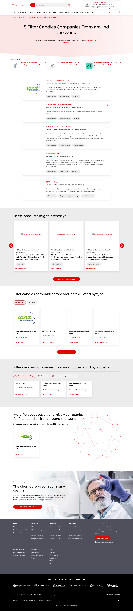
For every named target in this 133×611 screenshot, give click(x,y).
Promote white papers (75, 536)
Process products (54, 533)
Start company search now (28, 507)
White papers (53, 555)
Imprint (15, 600)
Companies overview (37, 539)
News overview (17, 533)
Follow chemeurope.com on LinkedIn (105, 542)
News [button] (14, 12)
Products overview (55, 539)
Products (52, 552)
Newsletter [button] (89, 12)
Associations (35, 533)
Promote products (55, 536)
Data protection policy (45, 600)
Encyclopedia (35, 549)
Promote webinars (19, 552)
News (51, 549)
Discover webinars (18, 549)
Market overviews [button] (44, 12)
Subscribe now (102, 538)
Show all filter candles (66, 279)
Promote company (37, 536)
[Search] (69, 5)
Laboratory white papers (75, 530)
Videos (33, 558)
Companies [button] (22, 12)
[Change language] (114, 13)
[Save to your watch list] (107, 80)
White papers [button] (58, 12)
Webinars (52, 561)
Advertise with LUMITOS (20, 595)
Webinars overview (19, 555)
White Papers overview (75, 539)
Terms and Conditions (28, 600)
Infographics (35, 552)
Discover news (17, 527)
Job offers (52, 558)
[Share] (109, 13)
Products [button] (31, 12)
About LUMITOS (36, 595)
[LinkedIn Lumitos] (118, 600)
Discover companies (37, 527)
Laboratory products (55, 530)
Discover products (55, 527)
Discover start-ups (37, 530)
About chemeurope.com (51, 595)
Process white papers (74, 533)
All (32, 5)
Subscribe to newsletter (20, 530)
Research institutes (37, 555)
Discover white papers (74, 527)
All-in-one (52, 564)
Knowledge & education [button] (74, 12)
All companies (66, 352)
